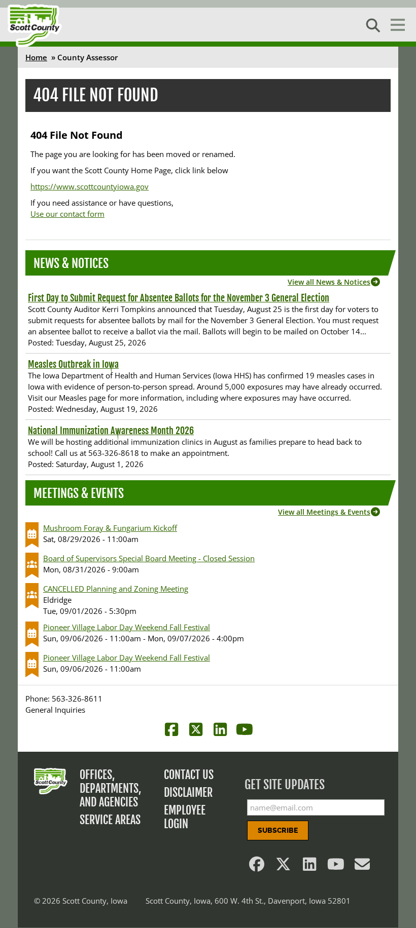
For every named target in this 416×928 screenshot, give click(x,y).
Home (36, 57)
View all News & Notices (329, 282)
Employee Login (184, 817)
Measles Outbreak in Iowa (73, 364)
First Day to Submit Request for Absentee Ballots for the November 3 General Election (178, 297)
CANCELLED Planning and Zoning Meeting (115, 589)
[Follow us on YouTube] (335, 867)
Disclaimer (188, 792)
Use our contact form (67, 214)
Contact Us (189, 775)
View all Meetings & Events (324, 512)
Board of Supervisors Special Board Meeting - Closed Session (149, 558)
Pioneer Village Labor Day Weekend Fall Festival (126, 627)
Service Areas (110, 820)
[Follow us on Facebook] (256, 867)
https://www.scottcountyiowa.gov (89, 186)
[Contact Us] (362, 867)
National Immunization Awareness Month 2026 (111, 430)
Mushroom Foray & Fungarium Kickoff (110, 528)
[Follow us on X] (283, 867)
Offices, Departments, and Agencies (111, 788)
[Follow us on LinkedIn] (309, 867)
